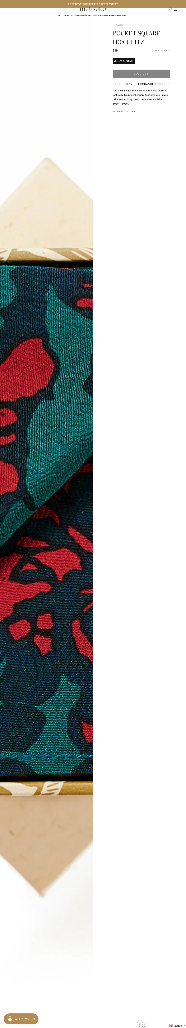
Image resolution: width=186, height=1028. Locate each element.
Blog (88, 16)
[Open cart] (175, 9)
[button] (177, 1026)
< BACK (118, 25)
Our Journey (73, 16)
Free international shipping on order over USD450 (93, 4)
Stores (98, 16)
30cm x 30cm (123, 60)
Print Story (126, 111)
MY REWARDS (113, 16)
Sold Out (141, 74)
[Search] (170, 8)
